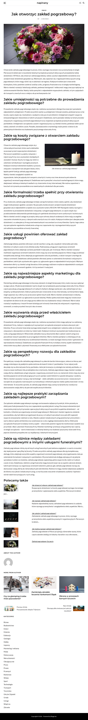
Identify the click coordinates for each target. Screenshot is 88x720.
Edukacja (7, 635)
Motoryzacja (8, 655)
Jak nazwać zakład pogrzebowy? (44, 501)
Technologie (8, 684)
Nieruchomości (9, 658)
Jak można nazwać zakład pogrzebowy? (46, 529)
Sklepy (6, 678)
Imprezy (7, 645)
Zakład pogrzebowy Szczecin (42, 541)
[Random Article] (80, 3)
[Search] (83, 3)
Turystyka (7, 691)
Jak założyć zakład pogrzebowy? (44, 513)
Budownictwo (9, 625)
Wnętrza (7, 704)
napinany (42, 3)
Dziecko (7, 632)
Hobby (6, 642)
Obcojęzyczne (9, 662)
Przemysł (7, 671)
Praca (6, 665)
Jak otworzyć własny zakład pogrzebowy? (47, 485)
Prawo (6, 668)
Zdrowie (7, 707)
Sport (6, 681)
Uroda (6, 697)
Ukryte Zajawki (9, 694)
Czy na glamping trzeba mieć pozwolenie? (15, 597)
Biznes (6, 622)
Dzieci (6, 629)
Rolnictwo (7, 675)
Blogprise (53, 716)
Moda (6, 652)
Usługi (44, 10)
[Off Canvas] (5, 3)
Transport (7, 688)
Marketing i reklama (11, 648)
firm (60, 457)
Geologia (7, 639)
